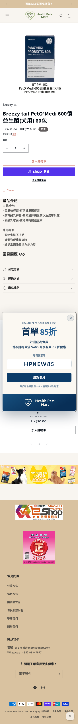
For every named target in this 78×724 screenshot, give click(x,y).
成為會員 (39, 377)
